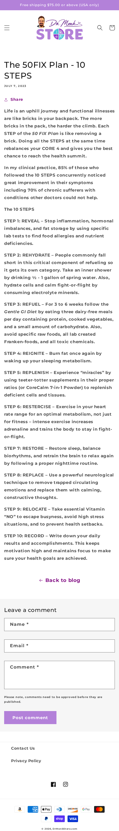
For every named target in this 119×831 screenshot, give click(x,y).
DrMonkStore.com (65, 828)
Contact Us (23, 748)
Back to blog (63, 580)
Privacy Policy (26, 760)
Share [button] (17, 99)
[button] (7, 28)
